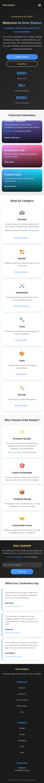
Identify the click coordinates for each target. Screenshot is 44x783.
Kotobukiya (22, 740)
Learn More (22, 64)
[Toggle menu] (39, 5)
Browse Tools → (22, 340)
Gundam (22, 728)
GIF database (33, 230)
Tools (22, 746)
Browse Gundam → (22, 238)
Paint (22, 752)
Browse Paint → (22, 374)
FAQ (22, 712)
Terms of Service (22, 700)
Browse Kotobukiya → (22, 306)
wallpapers (9, 131)
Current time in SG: (22, 17)
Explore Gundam (22, 57)
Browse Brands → (22, 406)
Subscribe (22, 572)
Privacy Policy (22, 706)
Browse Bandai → (22, 272)
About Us (22, 688)
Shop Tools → (10, 162)
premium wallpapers (15, 557)
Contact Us (22, 694)
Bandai (22, 734)
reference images (15, 452)
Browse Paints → (11, 186)
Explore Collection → (13, 138)
